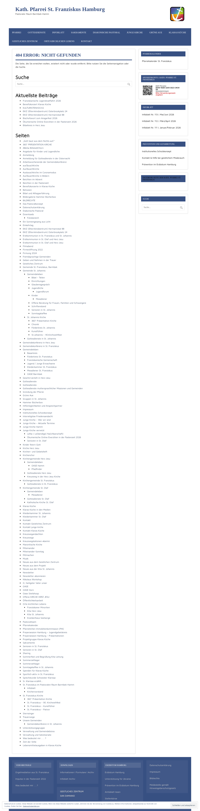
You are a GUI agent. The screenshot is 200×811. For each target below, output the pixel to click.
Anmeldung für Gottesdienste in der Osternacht (46, 158)
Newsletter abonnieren (34, 576)
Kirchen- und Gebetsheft (35, 451)
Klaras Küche (177, 32)
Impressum (28, 409)
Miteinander (29, 548)
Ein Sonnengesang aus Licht (36, 221)
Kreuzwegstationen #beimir (36, 541)
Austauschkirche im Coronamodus (39, 172)
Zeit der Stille (29, 742)
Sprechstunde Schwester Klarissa (39, 677)
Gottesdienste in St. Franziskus (42, 484)
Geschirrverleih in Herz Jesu (36, 378)
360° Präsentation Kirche (44, 320)
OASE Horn (28, 590)
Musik (25, 558)
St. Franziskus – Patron (38, 709)
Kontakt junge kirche (33, 527)
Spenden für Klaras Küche (36, 670)
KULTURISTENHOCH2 (33, 108)
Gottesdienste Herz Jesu (39, 473)
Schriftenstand (39, 306)
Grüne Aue (155, 32)
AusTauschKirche (31, 169)
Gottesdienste (37, 32)
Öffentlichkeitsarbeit (33, 600)
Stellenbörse (111, 798)
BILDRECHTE (29, 200)
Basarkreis (32, 353)
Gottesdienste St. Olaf (38, 499)
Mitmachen (28, 555)
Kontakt (86, 41)
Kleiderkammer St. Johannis (36, 513)
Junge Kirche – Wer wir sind (37, 420)
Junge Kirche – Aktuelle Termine (39, 423)
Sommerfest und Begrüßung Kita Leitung (43, 656)
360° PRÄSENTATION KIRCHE (37, 144)
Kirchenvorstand (35, 691)
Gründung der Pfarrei (33, 392)
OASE (25, 586)
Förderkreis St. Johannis (43, 327)
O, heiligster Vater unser (35, 583)
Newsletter (28, 572)
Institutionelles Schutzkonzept (37, 412)
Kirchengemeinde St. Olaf (35, 488)
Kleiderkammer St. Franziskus (41, 367)
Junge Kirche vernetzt (33, 430)
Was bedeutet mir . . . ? (34, 738)
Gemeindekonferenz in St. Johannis (44, 724)
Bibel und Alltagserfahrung (36, 193)
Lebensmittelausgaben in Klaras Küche (42, 745)
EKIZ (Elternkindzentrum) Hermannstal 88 (43, 115)
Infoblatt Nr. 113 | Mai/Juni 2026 (158, 114)
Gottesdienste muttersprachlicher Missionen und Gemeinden (53, 388)
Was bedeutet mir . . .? (26, 785)
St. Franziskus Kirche (33, 695)
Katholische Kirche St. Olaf (40, 502)
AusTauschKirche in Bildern (36, 176)
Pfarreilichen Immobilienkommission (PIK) (43, 629)
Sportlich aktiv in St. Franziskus (38, 674)
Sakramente (78, 32)
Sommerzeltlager (31, 660)
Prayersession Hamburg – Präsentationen (43, 635)
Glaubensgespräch (41, 284)
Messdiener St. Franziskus (40, 370)
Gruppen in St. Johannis (34, 399)
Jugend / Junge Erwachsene (41, 363)
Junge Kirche (135, 32)
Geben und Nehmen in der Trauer (39, 260)
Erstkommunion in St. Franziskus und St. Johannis (47, 235)
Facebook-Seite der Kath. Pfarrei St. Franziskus (162, 179)
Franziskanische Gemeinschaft (42, 360)
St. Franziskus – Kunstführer (41, 706)
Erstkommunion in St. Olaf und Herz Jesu (43, 239)
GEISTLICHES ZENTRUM (72, 791)
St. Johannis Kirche (36, 317)
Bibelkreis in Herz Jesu (34, 125)
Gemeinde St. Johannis (34, 270)
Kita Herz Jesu (34, 611)
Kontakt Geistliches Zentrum (37, 523)
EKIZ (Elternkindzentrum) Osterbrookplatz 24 (45, 111)
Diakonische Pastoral (106, 32)
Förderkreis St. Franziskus (39, 356)
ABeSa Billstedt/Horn (33, 148)
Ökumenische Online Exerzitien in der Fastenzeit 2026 (50, 121)
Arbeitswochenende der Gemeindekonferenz (45, 162)
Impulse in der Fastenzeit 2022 (30, 779)
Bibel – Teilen (38, 277)
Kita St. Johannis (35, 614)
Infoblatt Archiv (67, 779)
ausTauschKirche (31, 165)
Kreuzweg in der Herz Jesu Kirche (43, 476)
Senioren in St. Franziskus (35, 646)
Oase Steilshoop (31, 593)
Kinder (35, 295)
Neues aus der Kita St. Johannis (38, 569)
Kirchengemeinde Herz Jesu (36, 458)
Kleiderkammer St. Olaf (34, 516)
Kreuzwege (28, 537)
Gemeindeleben (35, 274)
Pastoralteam (29, 622)
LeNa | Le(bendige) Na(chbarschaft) (45, 433)
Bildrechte (155, 778)
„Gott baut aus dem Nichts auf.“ (39, 141)
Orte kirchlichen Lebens (59, 41)
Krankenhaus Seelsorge (38, 618)
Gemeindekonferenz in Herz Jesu (39, 342)
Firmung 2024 (30, 253)
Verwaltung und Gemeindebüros (39, 731)
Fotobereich (33, 218)
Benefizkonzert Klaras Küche (37, 104)
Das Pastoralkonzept (33, 204)
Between (27, 190)
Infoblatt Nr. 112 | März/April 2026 (159, 121)
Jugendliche (37, 288)
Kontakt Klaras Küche (33, 530)
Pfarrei (16, 32)
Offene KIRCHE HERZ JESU (36, 597)
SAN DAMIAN (66, 796)
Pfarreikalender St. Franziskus (156, 61)
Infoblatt (58, 32)
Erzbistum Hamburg (114, 772)
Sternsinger (28, 713)
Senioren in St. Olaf (36, 440)
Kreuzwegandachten (33, 534)
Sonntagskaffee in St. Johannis (38, 667)
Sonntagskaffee (39, 313)
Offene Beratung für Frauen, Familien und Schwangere (59, 303)
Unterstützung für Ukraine (118, 779)
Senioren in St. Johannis (43, 310)
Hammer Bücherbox (33, 402)
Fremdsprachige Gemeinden (37, 256)
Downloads (28, 214)
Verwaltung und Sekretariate (37, 735)
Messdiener (41, 299)
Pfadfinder (37, 469)
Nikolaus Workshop (32, 579)
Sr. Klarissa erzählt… (33, 681)
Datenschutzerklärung (33, 207)
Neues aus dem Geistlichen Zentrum (41, 562)
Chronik (35, 324)
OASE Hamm (38, 465)
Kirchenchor (29, 455)
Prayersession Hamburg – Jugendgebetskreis (45, 632)
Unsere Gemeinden (32, 720)
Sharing (26, 653)
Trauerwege (29, 717)
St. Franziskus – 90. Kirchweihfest (43, 702)
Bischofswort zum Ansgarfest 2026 (40, 118)
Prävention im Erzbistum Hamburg (159, 164)
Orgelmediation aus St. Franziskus (32, 772)
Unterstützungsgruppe (34, 728)
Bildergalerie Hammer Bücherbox (39, 197)
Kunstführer (37, 331)
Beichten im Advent (32, 179)
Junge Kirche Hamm (33, 427)
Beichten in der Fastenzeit (36, 183)
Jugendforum (42, 291)
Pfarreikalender (30, 625)
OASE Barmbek (34, 374)
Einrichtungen (38, 281)
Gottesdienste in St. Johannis (41, 338)
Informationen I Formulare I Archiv (77, 772)
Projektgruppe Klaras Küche (36, 639)
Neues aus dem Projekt (34, 565)
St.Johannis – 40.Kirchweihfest (47, 335)
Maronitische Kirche (32, 544)
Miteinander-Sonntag (33, 551)
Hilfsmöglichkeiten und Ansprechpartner (42, 406)
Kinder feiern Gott (32, 444)
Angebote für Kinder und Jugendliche (41, 151)
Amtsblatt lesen (112, 792)
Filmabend (28, 246)
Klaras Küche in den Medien (36, 509)
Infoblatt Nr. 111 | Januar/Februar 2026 (161, 127)
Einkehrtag (28, 225)
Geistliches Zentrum (24, 41)
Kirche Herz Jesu (31, 448)
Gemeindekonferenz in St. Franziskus (41, 346)
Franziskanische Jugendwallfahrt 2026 (42, 101)
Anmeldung (28, 155)
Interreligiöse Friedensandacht (38, 416)
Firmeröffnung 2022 (33, 249)
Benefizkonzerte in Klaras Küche (39, 186)
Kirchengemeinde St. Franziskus (38, 480)
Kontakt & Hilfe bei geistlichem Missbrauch (163, 158)
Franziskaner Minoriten (38, 607)
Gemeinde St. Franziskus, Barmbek (40, 267)
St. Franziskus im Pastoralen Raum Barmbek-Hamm (48, 684)
